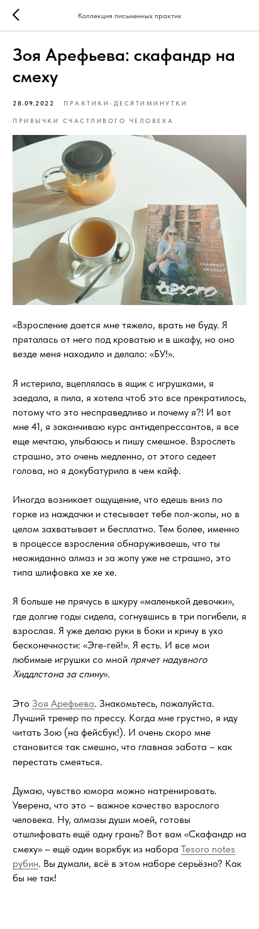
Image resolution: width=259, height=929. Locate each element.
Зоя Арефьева (63, 703)
